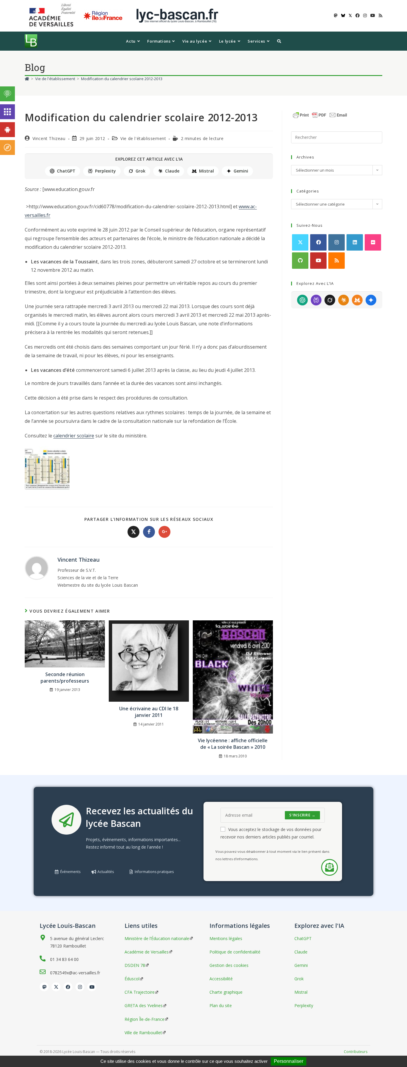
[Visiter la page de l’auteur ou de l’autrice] (37, 567)
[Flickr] (373, 242)
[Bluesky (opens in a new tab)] (343, 15)
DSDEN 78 (135, 965)
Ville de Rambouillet (143, 1032)
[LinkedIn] (355, 242)
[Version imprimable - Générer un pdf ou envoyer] (320, 114)
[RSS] (336, 260)
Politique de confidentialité (234, 952)
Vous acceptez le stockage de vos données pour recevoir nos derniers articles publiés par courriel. (270, 833)
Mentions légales (225, 938)
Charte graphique (226, 992)
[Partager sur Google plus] (164, 532)
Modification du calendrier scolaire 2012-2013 (121, 78)
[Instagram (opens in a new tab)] (365, 15)
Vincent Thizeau (49, 138)
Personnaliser (288, 1061)
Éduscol (132, 978)
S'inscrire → (302, 815)
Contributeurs (355, 1051)
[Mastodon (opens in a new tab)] (335, 15)
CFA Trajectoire (140, 992)
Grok (140, 171)
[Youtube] (318, 260)
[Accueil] (27, 78)
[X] (300, 242)
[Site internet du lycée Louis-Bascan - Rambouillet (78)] (177, 15)
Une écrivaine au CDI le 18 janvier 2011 (148, 711)
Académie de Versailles (147, 952)
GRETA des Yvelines (144, 1005)
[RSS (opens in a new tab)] (379, 15)
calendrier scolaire (73, 435)
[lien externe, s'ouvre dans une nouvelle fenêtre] (53, 15)
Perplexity (105, 171)
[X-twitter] (56, 986)
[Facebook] (318, 242)
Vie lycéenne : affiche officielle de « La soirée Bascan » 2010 (233, 743)
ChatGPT (66, 171)
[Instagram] (336, 242)
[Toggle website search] (279, 41)
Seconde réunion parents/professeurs (65, 677)
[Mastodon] (44, 986)
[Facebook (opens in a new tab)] (357, 15)
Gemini (241, 171)
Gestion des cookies (228, 965)
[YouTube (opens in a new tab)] (373, 15)
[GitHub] (300, 260)
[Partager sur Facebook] (149, 532)
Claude (172, 171)
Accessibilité (221, 978)
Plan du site (220, 1005)
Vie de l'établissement (143, 138)
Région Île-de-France (144, 1019)
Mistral (206, 171)
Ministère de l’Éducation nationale (157, 938)
